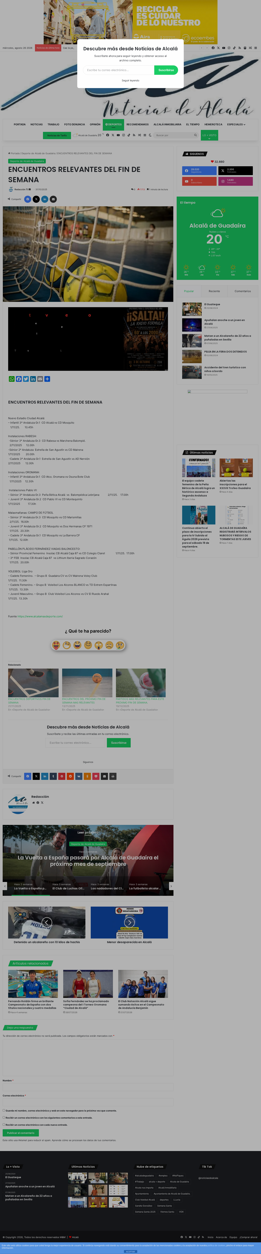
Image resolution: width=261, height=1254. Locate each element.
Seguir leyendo (130, 80)
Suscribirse (166, 70)
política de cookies (216, 1245)
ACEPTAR (130, 1252)
